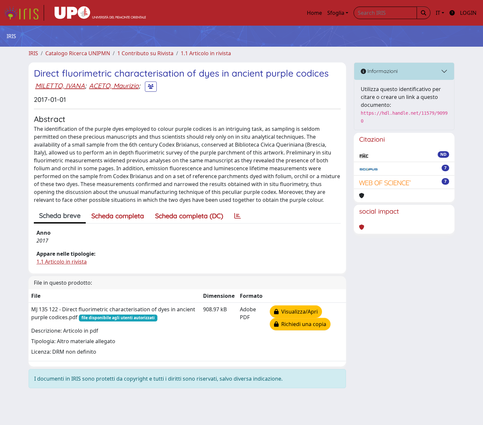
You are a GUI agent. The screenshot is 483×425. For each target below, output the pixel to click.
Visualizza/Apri (298, 311)
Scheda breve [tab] (59, 215)
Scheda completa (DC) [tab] (189, 216)
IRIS (33, 53)
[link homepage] (24, 13)
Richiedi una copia (302, 324)
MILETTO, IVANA (60, 86)
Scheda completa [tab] (117, 216)
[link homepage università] (100, 13)
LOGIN (468, 12)
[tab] (237, 216)
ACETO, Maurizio (114, 86)
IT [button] (438, 12)
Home (314, 12)
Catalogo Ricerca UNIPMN (77, 53)
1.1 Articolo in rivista (206, 53)
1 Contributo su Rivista (145, 53)
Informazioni (382, 71)
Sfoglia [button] (335, 12)
